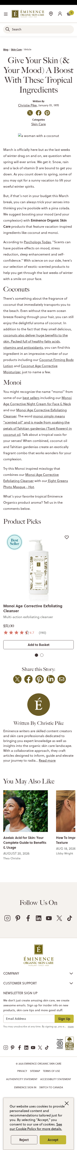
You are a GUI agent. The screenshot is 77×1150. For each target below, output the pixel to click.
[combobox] (38, 29)
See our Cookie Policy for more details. (36, 1126)
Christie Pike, (28, 105)
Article (27, 49)
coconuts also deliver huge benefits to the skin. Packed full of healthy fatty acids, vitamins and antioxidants (35, 341)
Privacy (22, 1071)
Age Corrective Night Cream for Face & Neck (37, 404)
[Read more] (25, 811)
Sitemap (35, 1071)
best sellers (31, 398)
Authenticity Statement (21, 1079)
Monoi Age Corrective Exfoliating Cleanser (32, 608)
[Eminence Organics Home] (28, 14)
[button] (59, 13)
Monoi (67, 398)
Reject (24, 1139)
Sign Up (64, 1018)
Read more (47, 760)
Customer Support (20, 983)
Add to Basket (38, 644)
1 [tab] (36, 656)
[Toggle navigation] (5, 14)
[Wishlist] (66, 537)
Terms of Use (51, 1071)
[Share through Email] (61, 679)
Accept (53, 1139)
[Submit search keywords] (7, 29)
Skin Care (16, 49)
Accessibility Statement (55, 1079)
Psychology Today (37, 242)
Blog (5, 49)
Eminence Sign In (25, 1087)
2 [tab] (42, 656)
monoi (38, 416)
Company (11, 973)
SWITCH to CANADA (51, 1087)
